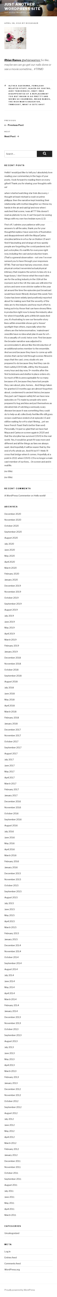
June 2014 (9, 981)
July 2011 (9, 1191)
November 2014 (12, 951)
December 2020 (12, 514)
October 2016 (11, 813)
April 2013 (9, 1065)
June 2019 (9, 622)
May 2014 (9, 987)
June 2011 (9, 1197)
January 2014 (11, 1011)
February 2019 (11, 645)
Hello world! (39, 495)
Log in (7, 1251)
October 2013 (11, 1029)
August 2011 (10, 1185)
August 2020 (11, 538)
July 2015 (9, 903)
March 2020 (10, 568)
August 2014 (11, 969)
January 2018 (11, 723)
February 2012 (11, 1149)
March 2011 (10, 1215)
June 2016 (9, 837)
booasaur (32, 23)
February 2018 (11, 717)
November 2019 (12, 591)
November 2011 (12, 1167)
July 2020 (9, 544)
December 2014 (12, 945)
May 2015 (9, 915)
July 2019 (9, 615)
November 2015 (12, 879)
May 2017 (9, 771)
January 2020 (11, 579)
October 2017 (11, 741)
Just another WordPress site (22, 6)
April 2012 (9, 1137)
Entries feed (10, 1257)
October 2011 (11, 1173)
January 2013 (11, 1083)
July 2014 (9, 975)
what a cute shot (33, 104)
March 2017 (10, 783)
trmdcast (14, 104)
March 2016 (10, 855)
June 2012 (9, 1125)
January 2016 (11, 867)
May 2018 (9, 699)
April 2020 (9, 562)
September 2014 (13, 963)
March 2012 (10, 1143)
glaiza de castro (39, 88)
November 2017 (12, 735)
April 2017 (9, 777)
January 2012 (11, 1155)
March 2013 (10, 1071)
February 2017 (11, 789)
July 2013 (9, 1047)
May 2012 (9, 1131)
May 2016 (9, 843)
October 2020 (11, 526)
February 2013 (11, 1077)
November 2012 (12, 1095)
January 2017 (11, 795)
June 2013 (9, 1053)
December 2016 (12, 801)
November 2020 (12, 520)
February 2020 (11, 573)
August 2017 (11, 753)
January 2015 (11, 939)
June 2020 (9, 550)
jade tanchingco (19, 91)
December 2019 (12, 585)
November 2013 (12, 1023)
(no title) (8, 471)
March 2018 (10, 711)
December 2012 (12, 1089)
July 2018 (9, 687)
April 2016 (9, 849)
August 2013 (11, 1041)
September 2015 (13, 891)
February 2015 (11, 933)
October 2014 (11, 957)
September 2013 (12, 1035)
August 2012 (11, 1113)
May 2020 (9, 556)
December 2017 (12, 729)
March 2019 (10, 639)
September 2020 (13, 532)
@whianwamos (31, 60)
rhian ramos (42, 99)
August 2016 (11, 825)
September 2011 (12, 1179)
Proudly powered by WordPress (19, 1290)
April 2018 (9, 705)
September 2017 (12, 747)
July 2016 (9, 831)
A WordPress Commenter (17, 495)
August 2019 (11, 609)
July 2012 (9, 1119)
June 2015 (9, 909)
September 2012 (12, 1107)
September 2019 (13, 603)
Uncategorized (11, 1233)
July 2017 (9, 759)
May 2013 (9, 1059)
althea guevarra (19, 86)
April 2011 (9, 1209)
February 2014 (11, 1005)
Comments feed (12, 1263)
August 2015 (11, 897)
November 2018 (12, 663)
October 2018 (11, 669)
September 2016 (13, 819)
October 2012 (11, 1101)
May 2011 (9, 1203)
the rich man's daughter (24, 102)
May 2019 (9, 627)
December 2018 (12, 657)
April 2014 (9, 993)
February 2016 (11, 861)
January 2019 (11, 651)
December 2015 (12, 873)
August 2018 (11, 681)
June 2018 (9, 693)
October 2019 (11, 597)
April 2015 (9, 921)
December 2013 (12, 1017)
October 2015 (11, 885)
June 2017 (9, 765)
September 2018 (13, 675)
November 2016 (12, 807)
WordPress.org (12, 1269)
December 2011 (12, 1161)
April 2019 (9, 633)
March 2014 (10, 999)
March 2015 (10, 927)
